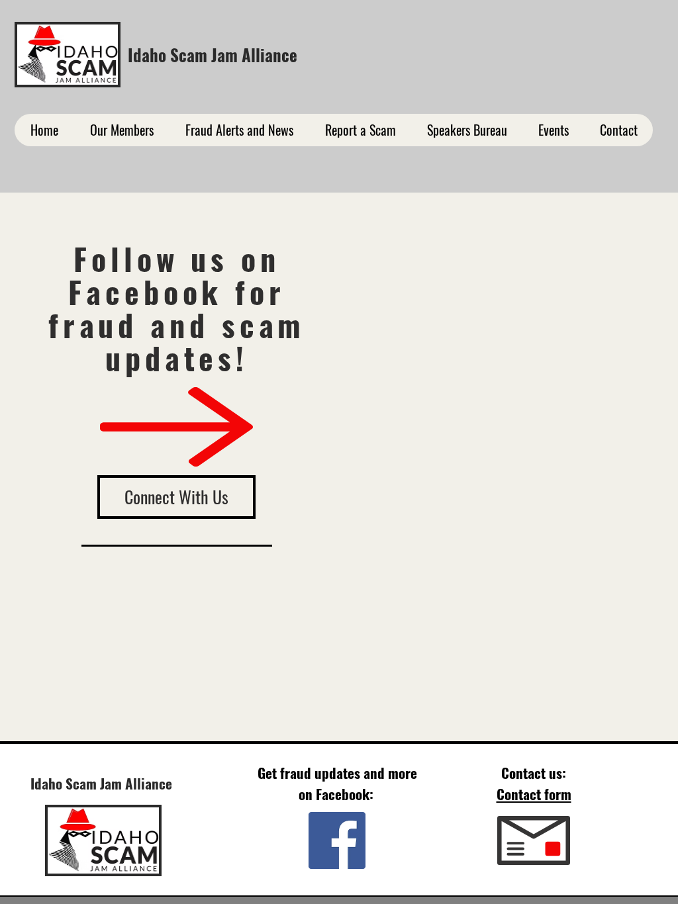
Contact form (534, 794)
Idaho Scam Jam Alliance (212, 54)
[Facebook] (337, 840)
